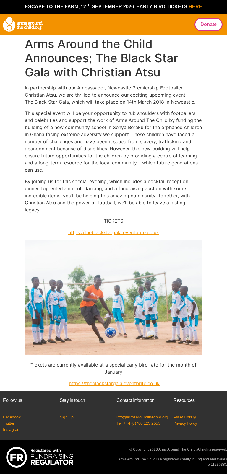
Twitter (8, 423)
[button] (183, 24)
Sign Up (67, 417)
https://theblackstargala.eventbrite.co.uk (113, 232)
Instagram (12, 429)
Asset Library (184, 417)
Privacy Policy (185, 423)
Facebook (11, 417)
